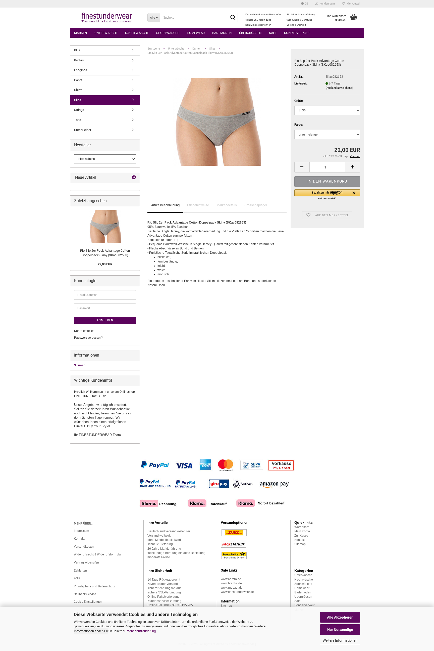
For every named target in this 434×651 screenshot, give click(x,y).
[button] (304, 4)
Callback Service (85, 594)
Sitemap (79, 365)
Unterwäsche (106, 33)
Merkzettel (352, 3)
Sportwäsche (167, 33)
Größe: (298, 101)
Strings (79, 110)
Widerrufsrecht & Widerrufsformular (98, 554)
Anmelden (105, 320)
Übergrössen (250, 33)
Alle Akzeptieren (340, 617)
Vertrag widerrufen (86, 562)
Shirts (78, 90)
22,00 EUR (105, 264)
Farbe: (298, 124)
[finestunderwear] (107, 18)
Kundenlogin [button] (326, 3)
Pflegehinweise (198, 205)
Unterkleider (82, 130)
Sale (273, 33)
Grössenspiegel (255, 205)
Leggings (80, 70)
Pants (78, 80)
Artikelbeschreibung (165, 205)
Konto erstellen (84, 331)
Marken (80, 33)
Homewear (196, 33)
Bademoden (222, 33)
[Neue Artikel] (134, 178)
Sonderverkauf (297, 33)
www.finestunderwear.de (237, 592)
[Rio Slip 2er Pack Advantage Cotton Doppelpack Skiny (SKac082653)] (217, 121)
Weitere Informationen (340, 640)
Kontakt (79, 538)
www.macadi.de (231, 587)
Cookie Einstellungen (88, 601)
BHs (77, 50)
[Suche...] (233, 17)
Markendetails (226, 205)
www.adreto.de (231, 579)
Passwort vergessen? (88, 337)
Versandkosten (84, 546)
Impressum (81, 531)
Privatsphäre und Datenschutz (94, 586)
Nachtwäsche (137, 33)
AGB (77, 578)
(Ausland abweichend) (339, 88)
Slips (77, 100)
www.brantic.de (231, 583)
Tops (77, 120)
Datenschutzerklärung (140, 631)
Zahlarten (80, 570)
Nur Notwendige (340, 630)
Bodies (79, 60)
